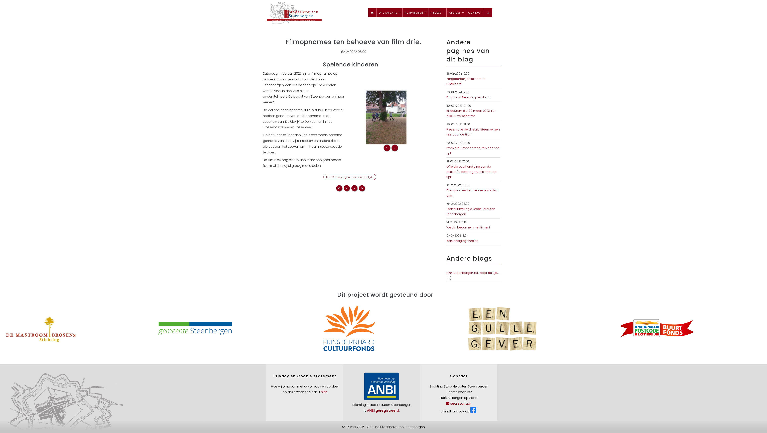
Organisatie (388, 13)
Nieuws (436, 13)
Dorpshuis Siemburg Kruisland (468, 97)
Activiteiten (414, 13)
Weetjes (455, 13)
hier (324, 392)
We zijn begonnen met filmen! (468, 227)
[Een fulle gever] (370, 328)
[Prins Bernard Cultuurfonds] (216, 328)
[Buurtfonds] (524, 328)
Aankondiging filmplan (462, 241)
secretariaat (461, 403)
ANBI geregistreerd (383, 410)
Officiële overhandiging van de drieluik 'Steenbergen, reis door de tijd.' (471, 172)
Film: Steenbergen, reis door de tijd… (349, 177)
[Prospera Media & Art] (678, 328)
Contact (475, 13)
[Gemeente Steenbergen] (62, 328)
